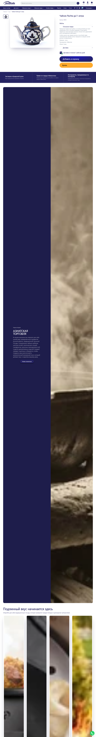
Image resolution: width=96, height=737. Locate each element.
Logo (9, 3)
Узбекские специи (26, 8)
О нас (70, 8)
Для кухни (16, 8)
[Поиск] (78, 3)
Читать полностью (27, 361)
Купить (64, 65)
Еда (9, 11)
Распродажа (89, 8)
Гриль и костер (6, 8)
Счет (88, 3)
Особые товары (49, 8)
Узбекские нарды (38, 8)
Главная (5, 11)
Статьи (65, 8)
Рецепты (59, 8)
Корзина (92, 3)
